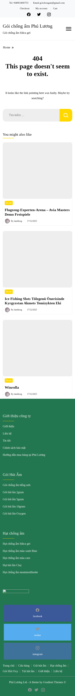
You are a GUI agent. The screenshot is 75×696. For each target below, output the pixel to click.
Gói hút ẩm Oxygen (14, 513)
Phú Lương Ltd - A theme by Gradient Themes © (37, 682)
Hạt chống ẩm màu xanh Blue (20, 550)
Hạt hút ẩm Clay (12, 565)
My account (41, 8)
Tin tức (9, 203)
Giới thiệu (8, 426)
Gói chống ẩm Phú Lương (27, 26)
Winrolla (12, 387)
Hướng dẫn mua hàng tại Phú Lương (24, 454)
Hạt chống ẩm (58, 665)
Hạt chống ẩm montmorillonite (20, 572)
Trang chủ (8, 665)
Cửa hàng (23, 665)
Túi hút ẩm (28, 671)
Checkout (24, 8)
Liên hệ (7, 433)
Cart (55, 8)
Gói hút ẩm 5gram (13, 499)
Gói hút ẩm (39, 665)
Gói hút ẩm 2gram (13, 492)
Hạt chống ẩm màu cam (16, 557)
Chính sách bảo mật (14, 447)
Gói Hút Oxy (10, 671)
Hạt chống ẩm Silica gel (16, 543)
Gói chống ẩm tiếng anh (16, 485)
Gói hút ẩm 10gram (14, 506)
